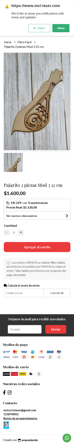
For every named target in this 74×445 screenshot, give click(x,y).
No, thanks (39, 28)
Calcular (56, 293)
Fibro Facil (24, 42)
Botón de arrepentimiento (20, 418)
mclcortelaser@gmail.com (19, 410)
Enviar (56, 329)
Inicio (8, 42)
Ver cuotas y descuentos (21, 215)
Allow (61, 28)
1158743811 (11, 414)
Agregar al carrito (37, 247)
